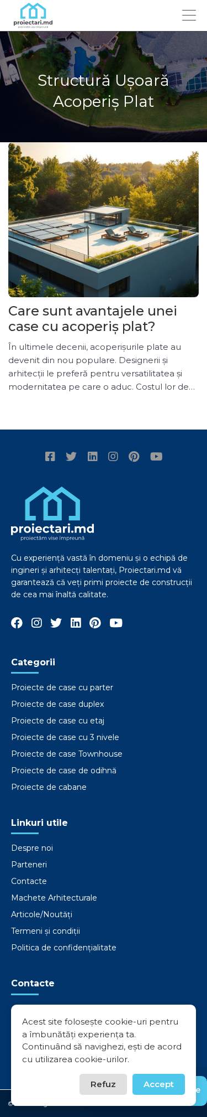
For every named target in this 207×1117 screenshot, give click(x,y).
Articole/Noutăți (41, 914)
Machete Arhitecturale (54, 898)
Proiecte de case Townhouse (67, 754)
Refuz (103, 1084)
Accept (159, 1084)
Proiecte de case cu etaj (57, 721)
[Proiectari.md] (33, 23)
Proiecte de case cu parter (62, 687)
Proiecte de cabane (49, 787)
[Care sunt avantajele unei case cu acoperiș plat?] (103, 219)
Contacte (29, 881)
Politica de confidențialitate (63, 948)
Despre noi (32, 848)
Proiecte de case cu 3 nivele (65, 737)
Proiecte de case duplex (57, 704)
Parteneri (29, 865)
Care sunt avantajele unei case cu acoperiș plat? (92, 318)
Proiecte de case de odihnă (63, 770)
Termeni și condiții (45, 931)
